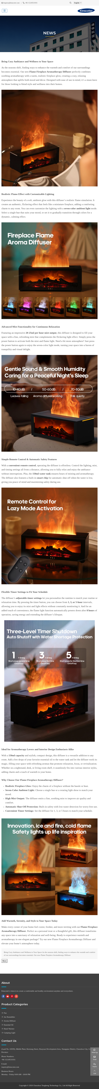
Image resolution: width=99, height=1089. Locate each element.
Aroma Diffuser (10, 1021)
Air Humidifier (9, 1017)
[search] (70, 3)
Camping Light (9, 1033)
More (4, 961)
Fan (5, 1013)
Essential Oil (8, 1025)
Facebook (3, 996)
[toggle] (4, 11)
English (76, 3)
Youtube (7, 996)
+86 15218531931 (31, 3)
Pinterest (12, 996)
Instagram (16, 996)
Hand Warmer (9, 1029)
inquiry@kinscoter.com (12, 3)
